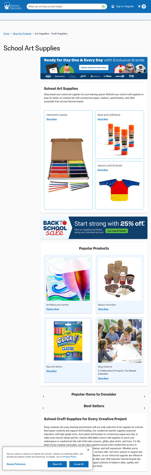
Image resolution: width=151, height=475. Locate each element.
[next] (144, 397)
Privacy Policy (69, 457)
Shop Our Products (22, 33)
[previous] (43, 397)
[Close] (88, 450)
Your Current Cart (141, 6)
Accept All (79, 464)
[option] (64, 397)
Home (6, 33)
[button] (122, 6)
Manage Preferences (16, 464)
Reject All (57, 464)
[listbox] (94, 397)
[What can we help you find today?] (103, 6)
